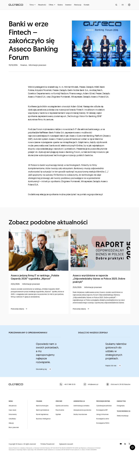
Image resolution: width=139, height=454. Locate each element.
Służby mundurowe (80, 414)
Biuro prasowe (14, 427)
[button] (32, 4)
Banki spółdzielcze (42, 410)
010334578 (69, 448)
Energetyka (121, 406)
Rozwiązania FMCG (102, 423)
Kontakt (86, 5)
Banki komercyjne (42, 406)
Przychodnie (60, 410)
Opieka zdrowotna (62, 406)
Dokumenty (13, 414)
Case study (12, 410)
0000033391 (40, 449)
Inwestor (68, 5)
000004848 (93, 449)
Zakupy (11, 423)
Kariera (60, 5)
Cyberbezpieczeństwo (104, 406)
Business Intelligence (43, 419)
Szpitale (58, 414)
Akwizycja (77, 5)
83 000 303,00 (65, 449)
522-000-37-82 (57, 448)
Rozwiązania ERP (102, 410)
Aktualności (42, 5)
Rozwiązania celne (102, 419)
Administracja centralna (81, 406)
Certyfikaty (12, 419)
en (123, 5)
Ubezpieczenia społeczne (82, 410)
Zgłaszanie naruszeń (66, 444)
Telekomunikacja (122, 416)
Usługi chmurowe (102, 414)
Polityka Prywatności (47, 444)
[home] (16, 5)
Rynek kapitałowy (42, 414)
